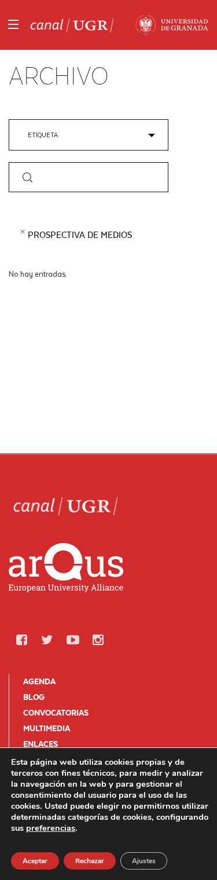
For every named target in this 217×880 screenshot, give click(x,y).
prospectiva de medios (80, 234)
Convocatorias (56, 712)
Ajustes (144, 861)
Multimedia (46, 728)
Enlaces (40, 744)
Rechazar (89, 861)
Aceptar (35, 861)
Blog (34, 697)
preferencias (50, 828)
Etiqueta (43, 134)
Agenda (39, 681)
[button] (21, 640)
